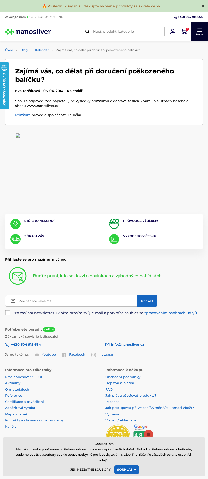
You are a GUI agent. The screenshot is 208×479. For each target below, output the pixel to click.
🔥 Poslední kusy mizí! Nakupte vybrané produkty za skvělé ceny (101, 6)
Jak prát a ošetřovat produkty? (130, 395)
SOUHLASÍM (126, 469)
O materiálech (17, 389)
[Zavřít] (202, 6)
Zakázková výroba (20, 408)
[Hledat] (87, 31)
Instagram (107, 354)
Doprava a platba (119, 383)
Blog (24, 50)
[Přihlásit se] (172, 32)
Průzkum (23, 115)
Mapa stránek (16, 414)
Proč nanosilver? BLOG (24, 377)
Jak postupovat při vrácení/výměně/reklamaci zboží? (149, 408)
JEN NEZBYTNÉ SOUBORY (90, 469)
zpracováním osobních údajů (170, 313)
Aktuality (12, 383)
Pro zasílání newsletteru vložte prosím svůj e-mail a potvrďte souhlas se (105, 313)
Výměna (112, 414)
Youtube (49, 354)
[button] (199, 31)
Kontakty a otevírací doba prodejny (34, 420)
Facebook (77, 354)
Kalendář (42, 50)
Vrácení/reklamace (120, 420)
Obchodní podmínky (122, 377)
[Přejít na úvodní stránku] (28, 32)
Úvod (9, 50)
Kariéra (11, 426)
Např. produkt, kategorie (113, 31)
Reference (13, 395)
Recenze (112, 402)
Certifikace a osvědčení (24, 402)
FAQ (109, 389)
